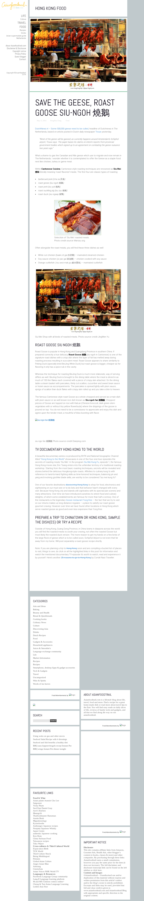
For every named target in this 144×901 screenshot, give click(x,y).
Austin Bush (38, 818)
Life (23, 16)
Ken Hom (37, 836)
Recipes (23, 30)
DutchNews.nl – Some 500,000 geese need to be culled (61, 128)
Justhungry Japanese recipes (45, 826)
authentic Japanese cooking (45, 833)
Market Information (41, 658)
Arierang (37, 866)
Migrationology (40, 821)
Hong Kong (71, 548)
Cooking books (40, 619)
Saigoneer (37, 803)
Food (23, 27)
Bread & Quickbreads (42, 616)
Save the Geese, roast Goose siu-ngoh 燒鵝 (75, 107)
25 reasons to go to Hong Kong (76, 557)
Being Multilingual (41, 856)
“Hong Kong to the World (52, 459)
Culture (23, 19)
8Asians (36, 859)
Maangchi (37, 813)
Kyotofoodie (38, 823)
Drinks (23, 33)
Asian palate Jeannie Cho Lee (46, 800)
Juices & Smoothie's (42, 648)
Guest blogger (20, 56)
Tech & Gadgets (40, 671)
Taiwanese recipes (41, 841)
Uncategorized (39, 677)
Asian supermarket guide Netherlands (16, 36)
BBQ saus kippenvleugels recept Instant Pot (52, 746)
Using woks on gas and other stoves (49, 736)
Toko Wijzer (38, 843)
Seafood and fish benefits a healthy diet (50, 742)
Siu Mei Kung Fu (91, 462)
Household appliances (42, 645)
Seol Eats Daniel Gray (42, 808)
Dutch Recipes (39, 635)
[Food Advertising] (34, 705)
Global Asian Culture (42, 861)
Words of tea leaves (41, 684)
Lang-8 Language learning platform (48, 879)
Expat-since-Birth (40, 849)
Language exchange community (47, 651)
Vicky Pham (38, 806)
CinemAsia (38, 869)
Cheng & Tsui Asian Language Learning (50, 884)
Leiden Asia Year (40, 887)
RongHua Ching (55, 121)
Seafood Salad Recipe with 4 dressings (50, 739)
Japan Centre (38, 831)
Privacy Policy (20, 53)
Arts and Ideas (39, 606)
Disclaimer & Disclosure (16, 48)
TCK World (38, 851)
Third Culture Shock (42, 854)
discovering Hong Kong (77, 484)
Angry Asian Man (41, 864)
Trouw (98, 132)
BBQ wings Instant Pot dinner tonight (49, 749)
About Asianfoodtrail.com (16, 45)
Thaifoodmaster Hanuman (44, 816)
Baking (36, 609)
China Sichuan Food (42, 838)
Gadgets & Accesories (42, 642)
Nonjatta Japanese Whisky (44, 828)
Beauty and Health (41, 613)
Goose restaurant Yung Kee (79, 500)
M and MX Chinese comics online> (48, 881)
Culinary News (39, 622)
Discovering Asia (40, 629)
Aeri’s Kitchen (39, 811)
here (100, 870)
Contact (22, 59)
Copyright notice (19, 51)
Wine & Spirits (39, 681)
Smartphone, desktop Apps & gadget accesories (54, 668)
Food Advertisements (59, 695)
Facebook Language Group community (50, 876)
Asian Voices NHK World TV (46, 871)
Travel (21, 23)
